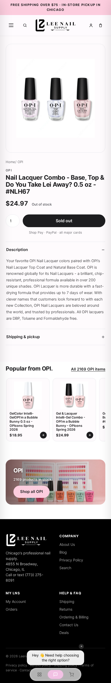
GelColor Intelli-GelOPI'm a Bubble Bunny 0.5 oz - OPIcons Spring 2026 (24, 422)
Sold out (64, 220)
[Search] (25, 25)
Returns (65, 609)
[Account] (91, 25)
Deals (64, 632)
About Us (67, 544)
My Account (16, 601)
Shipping (66, 601)
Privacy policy (16, 665)
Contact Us (68, 625)
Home (10, 162)
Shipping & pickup (23, 336)
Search (65, 568)
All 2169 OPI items (88, 369)
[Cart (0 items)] (100, 25)
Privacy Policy (71, 560)
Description (17, 249)
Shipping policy (65, 665)
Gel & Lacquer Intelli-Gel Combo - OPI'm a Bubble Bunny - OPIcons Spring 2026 (70, 422)
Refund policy (40, 665)
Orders (11, 609)
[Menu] (11, 25)
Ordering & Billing (74, 617)
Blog (63, 552)
